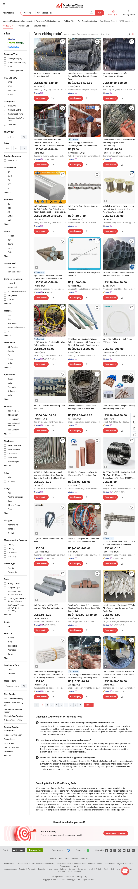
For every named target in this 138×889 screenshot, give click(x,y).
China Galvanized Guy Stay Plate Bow (84, 274)
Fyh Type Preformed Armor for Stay (83, 207)
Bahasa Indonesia (74, 871)
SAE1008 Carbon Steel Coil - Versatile (47, 74)
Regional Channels (124, 863)
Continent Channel (95, 863)
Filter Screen (9, 743)
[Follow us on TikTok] (111, 850)
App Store (18, 850)
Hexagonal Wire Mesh (13, 735)
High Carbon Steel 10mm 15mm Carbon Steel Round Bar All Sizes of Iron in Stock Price (48, 277)
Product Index (65, 866)
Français (41, 869)
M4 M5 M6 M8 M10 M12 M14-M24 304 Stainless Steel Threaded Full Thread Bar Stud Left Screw (119, 543)
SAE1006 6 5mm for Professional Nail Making (115, 74)
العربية (91, 869)
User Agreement (57, 876)
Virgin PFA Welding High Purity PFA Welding (117, 340)
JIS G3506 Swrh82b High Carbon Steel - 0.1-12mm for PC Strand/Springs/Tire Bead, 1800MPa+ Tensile (119, 475)
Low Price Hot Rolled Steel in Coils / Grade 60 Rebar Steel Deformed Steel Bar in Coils (118, 674)
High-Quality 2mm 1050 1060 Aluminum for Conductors (48, 606)
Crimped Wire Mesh (12, 747)
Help (66, 858)
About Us (53, 858)
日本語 (106, 869)
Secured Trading (41, 25)
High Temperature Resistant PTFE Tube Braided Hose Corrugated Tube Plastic (119, 608)
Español (22, 869)
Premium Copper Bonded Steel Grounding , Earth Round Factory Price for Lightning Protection (82, 144)
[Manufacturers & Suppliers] (69, 5)
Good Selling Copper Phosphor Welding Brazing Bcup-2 (119, 407)
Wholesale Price (79, 863)
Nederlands (81, 869)
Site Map (74, 858)
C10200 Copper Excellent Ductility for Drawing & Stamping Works (84, 676)
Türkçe (129, 869)
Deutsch (72, 869)
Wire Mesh (8, 751)
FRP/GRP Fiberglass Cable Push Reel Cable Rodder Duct (83, 540)
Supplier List (23, 25)
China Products (22, 863)
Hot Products (9, 863)
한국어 (98, 869)
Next (88, 704)
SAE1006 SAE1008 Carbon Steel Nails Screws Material (118, 274)
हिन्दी (112, 869)
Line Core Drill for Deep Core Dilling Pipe (49, 407)
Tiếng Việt (61, 871)
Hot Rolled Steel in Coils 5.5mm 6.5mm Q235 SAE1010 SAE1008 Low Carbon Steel (49, 142)
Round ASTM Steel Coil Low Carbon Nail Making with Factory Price (83, 76)
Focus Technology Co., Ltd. (71, 880)
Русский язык (52, 869)
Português (31, 869)
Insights (75, 866)
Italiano (63, 869)
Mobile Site (84, 858)
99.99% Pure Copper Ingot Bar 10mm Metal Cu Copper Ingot (83, 473)
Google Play (34, 850)
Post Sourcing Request (116, 833)
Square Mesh (9, 739)
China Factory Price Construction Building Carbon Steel (82, 407)
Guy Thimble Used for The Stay (48, 540)
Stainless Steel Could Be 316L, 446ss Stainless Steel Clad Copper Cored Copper (84, 608)
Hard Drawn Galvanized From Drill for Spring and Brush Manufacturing (119, 142)
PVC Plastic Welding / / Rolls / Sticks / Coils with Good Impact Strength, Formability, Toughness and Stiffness (84, 342)
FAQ (60, 858)
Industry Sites (110, 863)
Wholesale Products (63, 863)
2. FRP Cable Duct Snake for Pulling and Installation (49, 343)
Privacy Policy (82, 876)
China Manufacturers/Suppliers (42, 863)
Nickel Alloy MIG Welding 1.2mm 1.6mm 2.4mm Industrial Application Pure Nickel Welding (118, 209)
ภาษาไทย (120, 869)
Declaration (69, 876)
